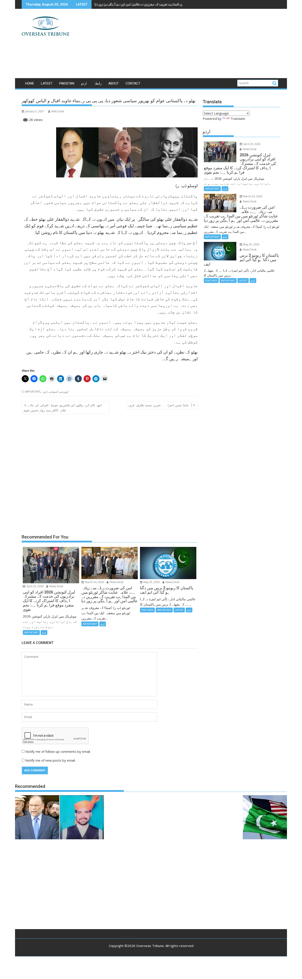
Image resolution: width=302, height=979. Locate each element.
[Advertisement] (192, 45)
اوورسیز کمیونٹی (59, 391)
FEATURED (147, 610)
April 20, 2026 (35, 586)
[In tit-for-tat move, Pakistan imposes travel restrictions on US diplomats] (265, 818)
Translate (238, 118)
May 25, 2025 (151, 582)
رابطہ (97, 83)
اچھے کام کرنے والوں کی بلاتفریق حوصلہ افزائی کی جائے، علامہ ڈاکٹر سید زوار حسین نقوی (62, 407)
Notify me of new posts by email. (50, 760)
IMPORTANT (32, 391)
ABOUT (113, 83)
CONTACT (133, 83)
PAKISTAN (66, 83)
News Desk (56, 586)
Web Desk (57, 111)
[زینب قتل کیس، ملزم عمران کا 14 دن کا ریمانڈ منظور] (82, 818)
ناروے (45, 391)
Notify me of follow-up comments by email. (58, 751)
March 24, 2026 (94, 582)
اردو (84, 83)
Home (29, 83)
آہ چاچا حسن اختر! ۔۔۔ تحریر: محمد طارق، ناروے (160, 405)
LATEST (46, 83)
